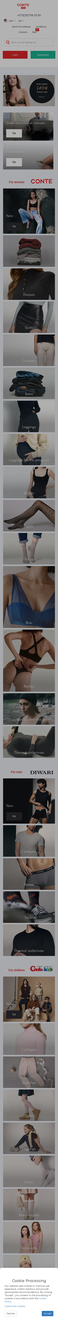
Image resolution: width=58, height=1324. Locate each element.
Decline (11, 1313)
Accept (47, 1313)
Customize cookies (15, 1306)
